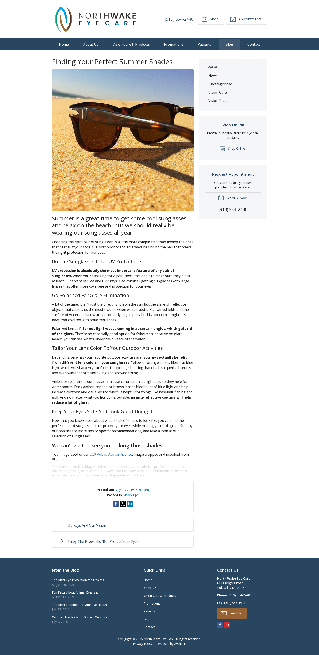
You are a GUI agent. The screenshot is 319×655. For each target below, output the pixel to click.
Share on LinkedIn (130, 504)
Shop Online (236, 148)
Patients (204, 44)
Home (64, 44)
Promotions (173, 44)
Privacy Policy (142, 644)
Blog (229, 44)
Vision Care (217, 92)
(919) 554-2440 (179, 19)
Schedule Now (236, 198)
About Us (90, 44)
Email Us (235, 613)
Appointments (250, 19)
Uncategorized (220, 84)
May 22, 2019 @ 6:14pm (132, 490)
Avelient (179, 644)
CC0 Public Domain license (111, 454)
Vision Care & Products (131, 44)
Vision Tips (130, 495)
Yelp (227, 625)
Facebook (220, 625)
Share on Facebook (116, 504)
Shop (214, 19)
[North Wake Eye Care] (95, 19)
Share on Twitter (123, 504)
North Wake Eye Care (159, 639)
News (212, 75)
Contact (253, 44)
